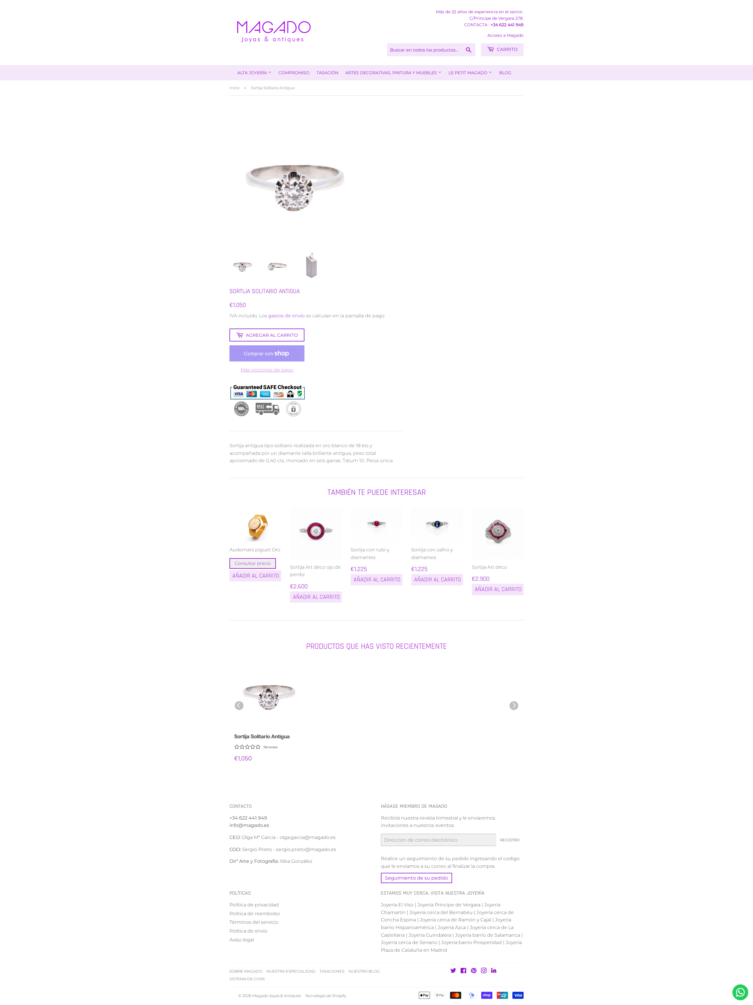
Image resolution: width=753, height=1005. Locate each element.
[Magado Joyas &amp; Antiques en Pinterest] (474, 971)
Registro (510, 840)
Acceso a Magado (505, 35)
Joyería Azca (452, 927)
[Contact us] (740, 992)
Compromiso (294, 72)
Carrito (507, 49)
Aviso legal (241, 940)
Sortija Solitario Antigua (262, 736)
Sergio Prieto (257, 849)
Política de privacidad (254, 905)
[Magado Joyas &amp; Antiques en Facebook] (463, 971)
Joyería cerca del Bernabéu (441, 912)
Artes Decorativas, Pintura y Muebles (391, 72)
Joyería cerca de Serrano (409, 942)
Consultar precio (253, 563)
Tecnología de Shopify (325, 995)
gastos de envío (286, 316)
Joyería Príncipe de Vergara (448, 905)
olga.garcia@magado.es (308, 837)
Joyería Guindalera (430, 935)
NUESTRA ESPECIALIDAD (290, 971)
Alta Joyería (252, 72)
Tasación (327, 72)
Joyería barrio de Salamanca (487, 935)
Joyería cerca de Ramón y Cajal (455, 920)
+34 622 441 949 (507, 24)
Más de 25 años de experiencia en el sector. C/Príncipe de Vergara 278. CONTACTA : (480, 18)
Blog (505, 72)
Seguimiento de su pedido (416, 878)
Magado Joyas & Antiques (276, 995)
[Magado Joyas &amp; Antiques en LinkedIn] (494, 971)
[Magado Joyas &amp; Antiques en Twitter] (453, 971)
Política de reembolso (254, 913)
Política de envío (248, 931)
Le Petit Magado (469, 72)
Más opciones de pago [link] (267, 370)
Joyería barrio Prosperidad (471, 942)
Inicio (234, 87)
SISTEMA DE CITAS (247, 978)
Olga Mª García (259, 837)
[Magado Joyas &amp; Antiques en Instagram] (484, 971)
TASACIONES (331, 971)
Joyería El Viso (397, 905)
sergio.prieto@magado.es (306, 849)
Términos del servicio (253, 922)
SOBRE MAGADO (245, 971)
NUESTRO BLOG (364, 971)
